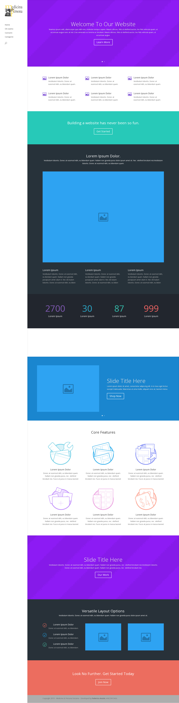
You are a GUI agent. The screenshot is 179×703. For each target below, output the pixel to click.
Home (7, 25)
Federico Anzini (98, 698)
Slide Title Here (126, 381)
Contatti (8, 33)
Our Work (103, 574)
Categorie (9, 37)
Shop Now (115, 396)
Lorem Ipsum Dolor (103, 469)
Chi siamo (9, 29)
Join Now (103, 682)
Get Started (103, 131)
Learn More (103, 42)
